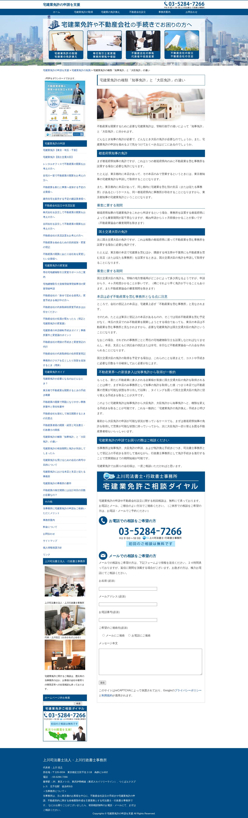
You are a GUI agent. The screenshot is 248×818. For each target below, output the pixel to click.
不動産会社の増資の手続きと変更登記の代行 (64, 344)
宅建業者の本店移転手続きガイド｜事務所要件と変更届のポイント (64, 332)
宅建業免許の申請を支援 (61, 4)
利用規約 (107, 695)
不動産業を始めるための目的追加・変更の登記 (64, 244)
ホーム (56, 12)
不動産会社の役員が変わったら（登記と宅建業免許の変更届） (64, 321)
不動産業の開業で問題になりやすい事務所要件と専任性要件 (64, 404)
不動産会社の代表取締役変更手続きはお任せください (64, 309)
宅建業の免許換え (110, 12)
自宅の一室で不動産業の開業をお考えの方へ (64, 178)
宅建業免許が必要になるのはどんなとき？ (63, 381)
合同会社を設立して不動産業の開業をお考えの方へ (64, 226)
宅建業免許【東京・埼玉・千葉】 (60, 150)
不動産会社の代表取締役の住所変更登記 (64, 353)
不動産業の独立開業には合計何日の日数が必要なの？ (64, 492)
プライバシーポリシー (188, 690)
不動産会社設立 (137, 12)
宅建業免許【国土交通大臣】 (58, 157)
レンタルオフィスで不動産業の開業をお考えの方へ (64, 166)
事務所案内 (164, 12)
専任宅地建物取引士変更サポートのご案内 (64, 274)
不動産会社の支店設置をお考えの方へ (63, 235)
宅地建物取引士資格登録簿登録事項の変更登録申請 (64, 286)
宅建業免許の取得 (83, 12)
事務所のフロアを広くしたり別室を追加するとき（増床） (64, 363)
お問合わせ (191, 12)
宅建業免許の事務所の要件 (57, 483)
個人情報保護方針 (52, 547)
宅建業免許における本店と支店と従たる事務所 (64, 474)
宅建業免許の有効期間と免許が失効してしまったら (64, 450)
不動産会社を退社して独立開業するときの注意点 (64, 416)
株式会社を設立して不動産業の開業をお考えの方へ (64, 214)
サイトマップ (50, 540)
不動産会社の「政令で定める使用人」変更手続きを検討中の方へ (64, 298)
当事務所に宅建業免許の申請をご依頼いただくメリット (64, 510)
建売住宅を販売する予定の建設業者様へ (64, 198)
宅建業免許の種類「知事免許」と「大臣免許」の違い (142, 80)
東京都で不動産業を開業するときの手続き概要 (64, 392)
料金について (50, 527)
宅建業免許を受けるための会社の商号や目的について (64, 462)
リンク (46, 554)
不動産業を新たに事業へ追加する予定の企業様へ (64, 189)
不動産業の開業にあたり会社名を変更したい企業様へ (64, 256)
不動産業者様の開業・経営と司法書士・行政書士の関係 (64, 427)
